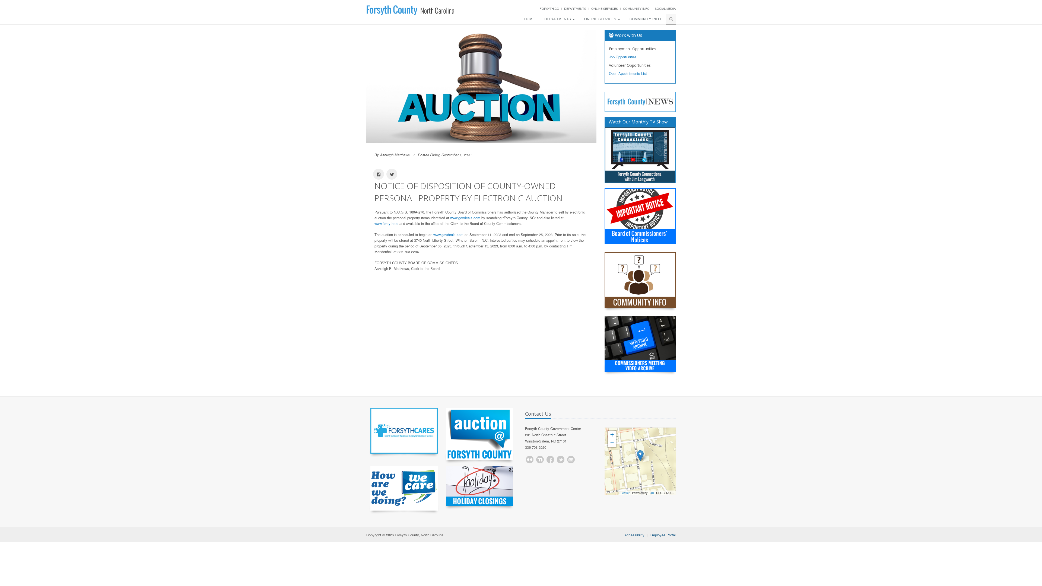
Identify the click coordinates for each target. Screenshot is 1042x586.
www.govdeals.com (465, 217)
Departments (575, 8)
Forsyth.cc (549, 8)
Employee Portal (663, 534)
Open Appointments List (628, 73)
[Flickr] (529, 459)
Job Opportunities (623, 56)
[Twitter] (560, 459)
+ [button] (612, 434)
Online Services (604, 8)
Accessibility (634, 534)
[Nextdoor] (540, 459)
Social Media (665, 8)
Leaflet (625, 493)
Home (529, 18)
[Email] (571, 459)
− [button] (612, 443)
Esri (651, 493)
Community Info (636, 8)
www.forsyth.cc (386, 223)
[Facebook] (550, 459)
